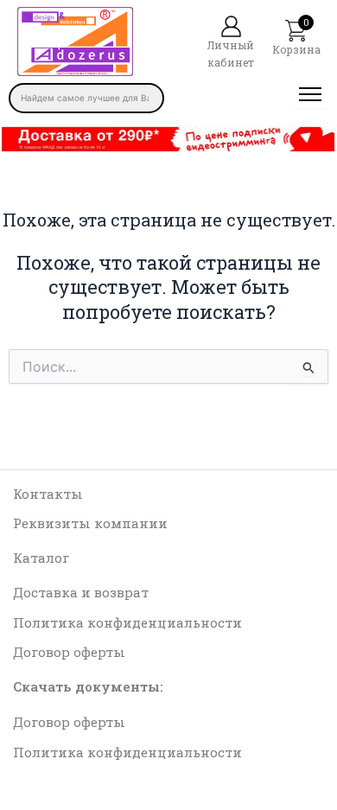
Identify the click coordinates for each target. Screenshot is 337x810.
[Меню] (310, 94)
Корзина (296, 49)
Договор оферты (69, 651)
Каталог (41, 557)
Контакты (48, 493)
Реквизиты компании (90, 523)
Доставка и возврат (81, 592)
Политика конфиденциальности (127, 622)
